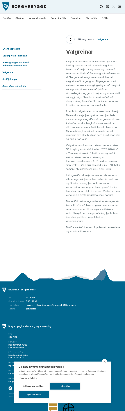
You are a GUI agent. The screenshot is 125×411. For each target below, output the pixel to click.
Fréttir (105, 18)
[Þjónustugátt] (113, 7)
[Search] (101, 6)
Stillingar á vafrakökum (33, 386)
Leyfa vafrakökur (33, 394)
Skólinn (20, 18)
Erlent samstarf (11, 48)
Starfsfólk (91, 18)
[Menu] (24, 6)
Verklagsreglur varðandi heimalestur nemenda (15, 64)
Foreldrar (76, 18)
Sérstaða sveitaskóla (14, 86)
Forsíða (6, 18)
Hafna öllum (65, 386)
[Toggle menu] (119, 7)
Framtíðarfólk (58, 18)
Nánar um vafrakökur (28, 378)
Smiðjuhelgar (9, 79)
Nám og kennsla (37, 18)
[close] (104, 361)
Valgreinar (8, 72)
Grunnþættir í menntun (14, 55)
